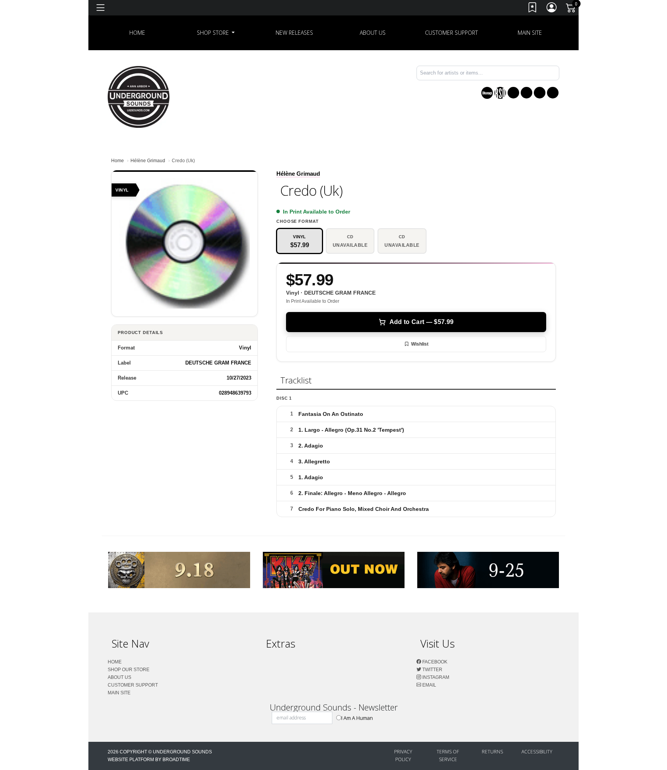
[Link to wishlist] (532, 9)
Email (428, 685)
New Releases (294, 32)
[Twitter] (526, 92)
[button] (216, 32)
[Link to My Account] (552, 9)
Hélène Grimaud (147, 160)
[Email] (552, 92)
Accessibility (536, 751)
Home (117, 160)
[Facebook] (513, 92)
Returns (492, 751)
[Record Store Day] (500, 93)
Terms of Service (448, 755)
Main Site (530, 32)
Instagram (435, 677)
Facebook (434, 662)
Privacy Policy (403, 755)
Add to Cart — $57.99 (421, 322)
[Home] (138, 96)
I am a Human (357, 717)
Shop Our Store (128, 669)
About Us (373, 32)
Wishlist (419, 344)
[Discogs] (487, 93)
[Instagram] (539, 92)
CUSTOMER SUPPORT (451, 32)
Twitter (431, 669)
